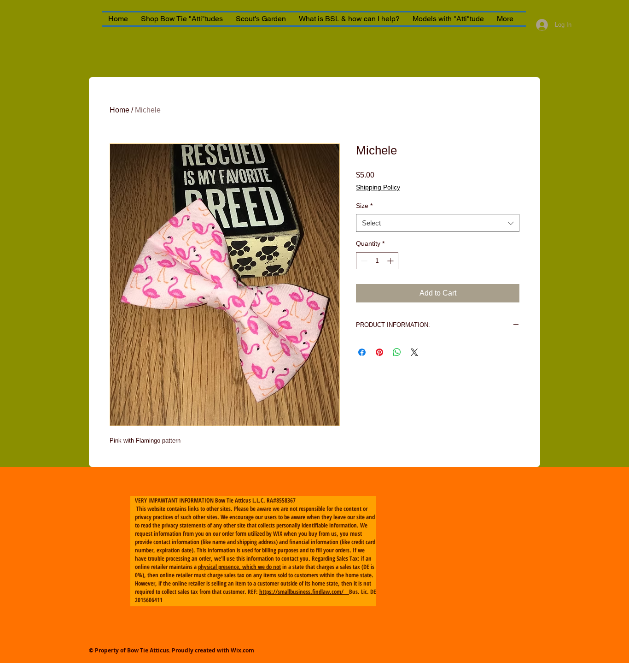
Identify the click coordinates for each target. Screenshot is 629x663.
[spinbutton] (377, 261)
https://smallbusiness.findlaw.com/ (304, 591)
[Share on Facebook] (361, 352)
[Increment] (391, 261)
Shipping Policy (378, 187)
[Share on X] (414, 352)
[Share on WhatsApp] (396, 352)
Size (364, 205)
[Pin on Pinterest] (379, 352)
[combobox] (437, 223)
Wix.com (242, 650)
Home (119, 110)
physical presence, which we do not (239, 566)
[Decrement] (363, 261)
